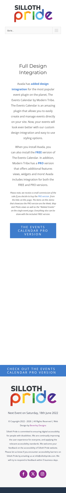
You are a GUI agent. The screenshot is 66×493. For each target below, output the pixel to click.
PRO (41, 163)
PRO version (43, 196)
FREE (38, 152)
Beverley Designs (38, 425)
